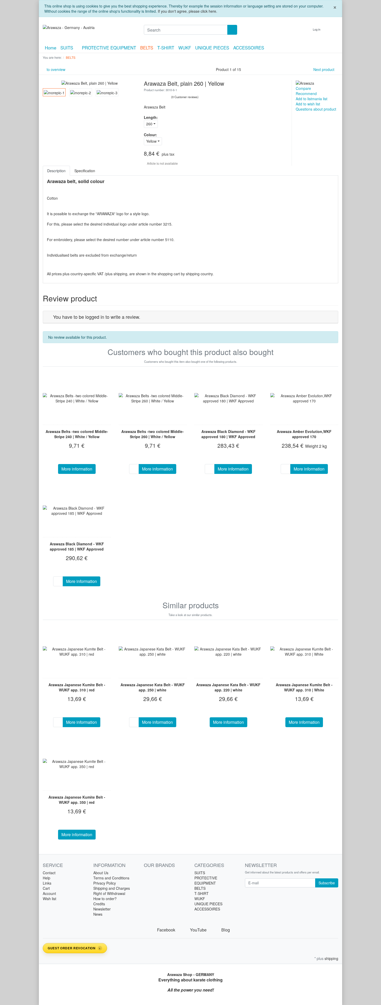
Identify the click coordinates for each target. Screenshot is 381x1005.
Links (47, 883)
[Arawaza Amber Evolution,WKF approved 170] (304, 398)
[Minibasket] (333, 29)
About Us (100, 872)
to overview (55, 69)
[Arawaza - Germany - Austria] (89, 27)
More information (76, 469)
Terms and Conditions (111, 877)
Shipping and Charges (111, 888)
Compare (303, 88)
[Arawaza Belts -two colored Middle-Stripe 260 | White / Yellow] (153, 398)
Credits (99, 903)
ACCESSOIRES (248, 48)
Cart (46, 888)
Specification (84, 170)
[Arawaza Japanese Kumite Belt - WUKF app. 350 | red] (77, 764)
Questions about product (316, 109)
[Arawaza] (305, 82)
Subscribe (327, 882)
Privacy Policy (104, 883)
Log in (317, 29)
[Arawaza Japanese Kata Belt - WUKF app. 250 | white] (153, 651)
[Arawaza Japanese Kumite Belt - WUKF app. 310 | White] (304, 651)
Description (56, 170)
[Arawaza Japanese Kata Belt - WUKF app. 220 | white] (228, 651)
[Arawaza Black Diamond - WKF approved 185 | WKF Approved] (77, 510)
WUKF (184, 48)
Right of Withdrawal (109, 893)
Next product (324, 69)
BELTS (146, 48)
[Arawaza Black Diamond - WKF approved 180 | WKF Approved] (228, 398)
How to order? (105, 898)
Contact (49, 872)
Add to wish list (308, 103)
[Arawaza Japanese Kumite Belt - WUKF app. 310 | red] (77, 651)
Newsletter (102, 909)
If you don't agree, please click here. (187, 11)
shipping (331, 958)
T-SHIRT (165, 48)
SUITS (67, 48)
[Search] (232, 30)
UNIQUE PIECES (212, 48)
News (97, 914)
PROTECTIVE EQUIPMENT (109, 48)
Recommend (306, 93)
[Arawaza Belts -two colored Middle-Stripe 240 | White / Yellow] (77, 398)
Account (49, 893)
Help (46, 877)
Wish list (49, 898)
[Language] (304, 29)
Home (50, 48)
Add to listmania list (311, 98)
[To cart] (134, 469)
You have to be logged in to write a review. (96, 316)
